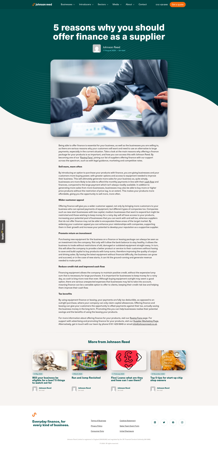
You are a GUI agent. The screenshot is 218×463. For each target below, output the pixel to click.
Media (116, 4)
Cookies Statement (128, 420)
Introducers (85, 4)
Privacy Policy (96, 426)
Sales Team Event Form (129, 426)
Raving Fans (86, 157)
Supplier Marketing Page (145, 321)
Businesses (66, 4)
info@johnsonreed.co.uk (145, 324)
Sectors (102, 4)
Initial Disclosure (127, 431)
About (129, 4)
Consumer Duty (97, 431)
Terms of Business (98, 420)
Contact (143, 4)
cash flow (149, 181)
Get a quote (178, 4)
